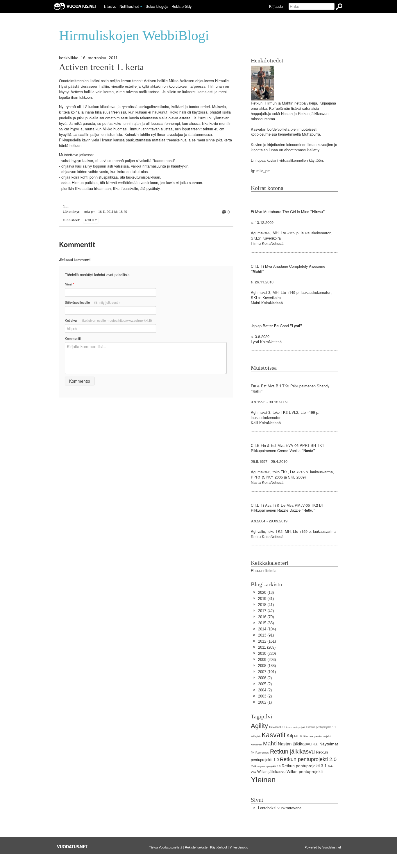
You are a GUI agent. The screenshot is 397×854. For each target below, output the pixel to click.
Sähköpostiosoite (92, 302)
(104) (267, 629)
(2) (265, 678)
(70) (266, 617)
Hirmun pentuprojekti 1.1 (321, 727)
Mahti (270, 743)
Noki (315, 744)
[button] (141, 6)
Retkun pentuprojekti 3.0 (265, 766)
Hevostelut (276, 727)
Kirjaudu (276, 6)
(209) (267, 647)
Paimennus (262, 752)
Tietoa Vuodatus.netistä (165, 847)
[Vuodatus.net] (72, 846)
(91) (266, 635)
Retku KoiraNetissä (267, 537)
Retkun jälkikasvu (292, 751)
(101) (267, 672)
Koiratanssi (256, 744)
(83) (266, 623)
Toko (331, 766)
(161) (267, 641)
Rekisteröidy (181, 6)
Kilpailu (294, 735)
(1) (265, 702)
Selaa (157, 6)
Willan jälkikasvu (271, 772)
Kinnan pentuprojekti (317, 736)
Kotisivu (108, 320)
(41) (266, 605)
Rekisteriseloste (196, 847)
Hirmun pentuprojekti (295, 727)
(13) (266, 592)
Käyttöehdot (218, 847)
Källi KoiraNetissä (266, 423)
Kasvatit (273, 735)
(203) (267, 659)
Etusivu (110, 6)
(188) (267, 666)
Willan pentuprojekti (305, 771)
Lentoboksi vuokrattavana (279, 808)
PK (252, 752)
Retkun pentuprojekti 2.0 (308, 759)
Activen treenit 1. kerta (101, 67)
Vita (253, 772)
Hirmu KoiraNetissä (267, 243)
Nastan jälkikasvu (295, 743)
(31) (266, 598)
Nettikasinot (129, 6)
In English (255, 736)
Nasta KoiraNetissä (267, 482)
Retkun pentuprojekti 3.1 (304, 765)
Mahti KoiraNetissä (267, 303)
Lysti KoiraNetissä (266, 342)
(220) (267, 653)
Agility (91, 220)
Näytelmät (328, 744)
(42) (266, 611)
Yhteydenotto (239, 847)
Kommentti (73, 338)
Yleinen (263, 780)
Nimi (69, 284)
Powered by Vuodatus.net (323, 847)
